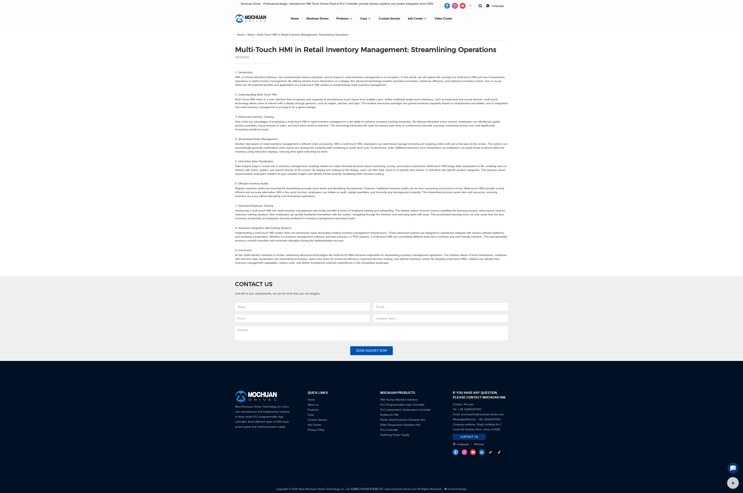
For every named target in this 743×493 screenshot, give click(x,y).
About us (313, 404)
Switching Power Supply (394, 434)
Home (295, 18)
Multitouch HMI (389, 414)
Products (342, 18)
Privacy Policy (316, 429)
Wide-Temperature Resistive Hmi (400, 424)
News (250, 34)
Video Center (443, 18)
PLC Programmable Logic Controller (402, 404)
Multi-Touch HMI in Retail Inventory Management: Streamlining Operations (302, 34)
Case (363, 18)
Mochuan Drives (317, 18)
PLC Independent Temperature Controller (405, 409)
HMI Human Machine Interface (399, 399)
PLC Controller (389, 429)
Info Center (415, 18)
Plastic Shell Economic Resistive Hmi (402, 419)
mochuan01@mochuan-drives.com (482, 414)
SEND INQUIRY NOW (371, 350)
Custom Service (389, 18)
